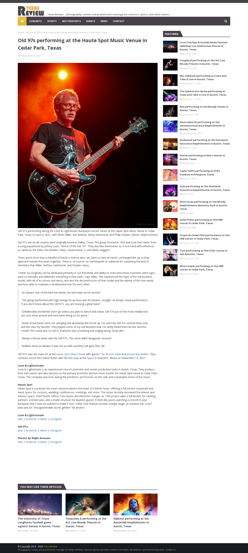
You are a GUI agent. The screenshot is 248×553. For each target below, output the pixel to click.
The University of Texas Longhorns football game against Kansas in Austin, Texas (39, 522)
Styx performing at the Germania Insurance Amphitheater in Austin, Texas (205, 188)
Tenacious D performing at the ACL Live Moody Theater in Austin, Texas (86, 522)
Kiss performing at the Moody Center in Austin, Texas (204, 108)
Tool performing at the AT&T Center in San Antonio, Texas (203, 252)
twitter (43, 419)
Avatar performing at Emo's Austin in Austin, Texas (202, 157)
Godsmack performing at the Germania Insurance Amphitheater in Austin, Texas (205, 141)
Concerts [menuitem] (35, 21)
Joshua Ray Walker (138, 354)
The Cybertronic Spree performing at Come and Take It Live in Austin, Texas (203, 93)
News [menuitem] (104, 21)
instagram (56, 419)
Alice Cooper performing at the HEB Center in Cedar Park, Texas (201, 267)
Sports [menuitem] (52, 21)
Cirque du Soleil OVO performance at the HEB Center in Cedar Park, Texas (205, 237)
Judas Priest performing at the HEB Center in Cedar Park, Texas (201, 221)
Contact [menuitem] (119, 21)
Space (90, 358)
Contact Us (170, 549)
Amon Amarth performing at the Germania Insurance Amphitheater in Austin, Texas (202, 125)
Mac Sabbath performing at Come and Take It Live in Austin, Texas (203, 77)
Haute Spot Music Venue (70, 354)
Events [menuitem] (90, 21)
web (20, 419)
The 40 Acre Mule (110, 354)
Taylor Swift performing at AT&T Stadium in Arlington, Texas (200, 172)
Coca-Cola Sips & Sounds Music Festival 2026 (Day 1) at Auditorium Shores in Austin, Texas (203, 46)
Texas (29, 32)
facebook (31, 419)
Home (21, 32)
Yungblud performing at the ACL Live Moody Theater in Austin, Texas (202, 62)
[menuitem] (22, 21)
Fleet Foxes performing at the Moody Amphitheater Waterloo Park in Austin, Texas (204, 205)
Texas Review (50, 546)
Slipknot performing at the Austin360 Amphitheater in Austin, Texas (131, 522)
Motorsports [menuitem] (71, 21)
